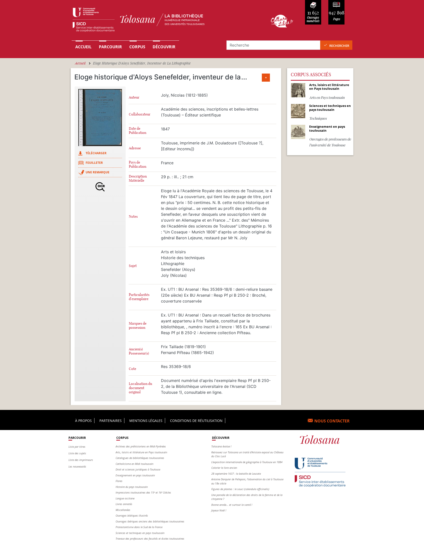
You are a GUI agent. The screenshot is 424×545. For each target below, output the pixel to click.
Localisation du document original (140, 388)
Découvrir (164, 47)
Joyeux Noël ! (218, 510)
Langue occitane (125, 498)
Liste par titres (76, 446)
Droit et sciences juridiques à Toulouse (138, 469)
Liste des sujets (77, 453)
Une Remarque (97, 172)
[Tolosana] (164, 21)
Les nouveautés (77, 466)
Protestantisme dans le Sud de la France (139, 527)
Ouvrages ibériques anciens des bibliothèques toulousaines (150, 521)
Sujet (133, 266)
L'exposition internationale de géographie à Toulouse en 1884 (246, 462)
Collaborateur (139, 114)
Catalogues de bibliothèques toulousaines (140, 458)
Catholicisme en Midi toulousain (134, 464)
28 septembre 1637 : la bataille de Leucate (236, 473)
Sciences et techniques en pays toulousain (140, 533)
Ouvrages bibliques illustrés (132, 515)
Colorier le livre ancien (224, 467)
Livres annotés (124, 504)
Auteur (134, 97)
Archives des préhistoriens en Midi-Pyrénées (141, 446)
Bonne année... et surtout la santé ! (231, 505)
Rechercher (339, 45)
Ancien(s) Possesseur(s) (139, 351)
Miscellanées (123, 510)
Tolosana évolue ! (221, 446)
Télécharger (96, 153)
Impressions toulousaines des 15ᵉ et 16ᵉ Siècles (143, 492)
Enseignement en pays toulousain (135, 475)
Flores (119, 481)
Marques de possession (137, 325)
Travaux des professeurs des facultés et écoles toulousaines (150, 538)
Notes (133, 217)
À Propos (83, 420)
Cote (132, 369)
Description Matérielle (138, 178)
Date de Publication (137, 131)
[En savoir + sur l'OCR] (100, 186)
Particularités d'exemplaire (139, 297)
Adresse (135, 148)
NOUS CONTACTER (332, 421)
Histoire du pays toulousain (132, 487)
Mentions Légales (145, 420)
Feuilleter (94, 163)
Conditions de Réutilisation (196, 420)
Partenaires (110, 420)
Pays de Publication (137, 164)
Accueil (83, 47)
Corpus (137, 47)
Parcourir (110, 47)
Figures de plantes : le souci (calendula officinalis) (240, 489)
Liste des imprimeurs (80, 460)
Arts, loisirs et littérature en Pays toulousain (141, 452)
